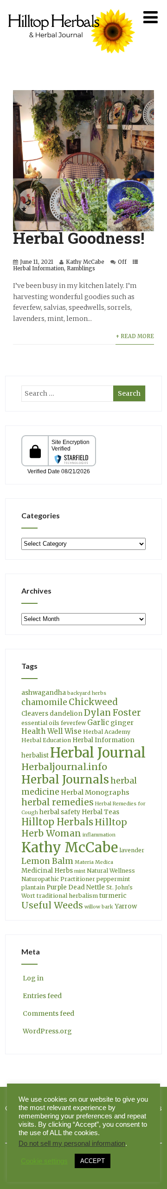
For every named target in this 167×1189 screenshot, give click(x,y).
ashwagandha (43, 693)
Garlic (98, 722)
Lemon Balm (47, 861)
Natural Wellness (111, 870)
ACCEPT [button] (92, 1160)
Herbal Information (38, 268)
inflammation (99, 835)
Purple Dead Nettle (75, 887)
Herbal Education (46, 740)
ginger (122, 723)
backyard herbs (86, 693)
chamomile (44, 702)
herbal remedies (57, 802)
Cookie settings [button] (44, 1161)
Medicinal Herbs (47, 871)
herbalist (35, 755)
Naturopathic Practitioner (58, 878)
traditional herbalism (67, 895)
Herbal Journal (98, 752)
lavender (131, 850)
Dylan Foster (112, 712)
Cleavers (34, 714)
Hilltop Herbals (57, 822)
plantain (33, 887)
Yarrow (126, 906)
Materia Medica (94, 862)
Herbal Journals (65, 779)
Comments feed (48, 1013)
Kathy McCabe (85, 262)
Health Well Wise (51, 731)
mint (79, 871)
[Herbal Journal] (73, 59)
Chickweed (93, 702)
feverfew (73, 722)
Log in (33, 978)
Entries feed (42, 996)
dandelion (66, 714)
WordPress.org (47, 1031)
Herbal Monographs (95, 792)
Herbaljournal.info (64, 766)
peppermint (113, 878)
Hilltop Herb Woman (74, 828)
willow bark (98, 907)
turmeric (113, 896)
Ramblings (81, 268)
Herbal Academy (106, 731)
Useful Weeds (52, 905)
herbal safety (59, 812)
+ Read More (135, 336)
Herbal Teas (100, 812)
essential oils (40, 722)
